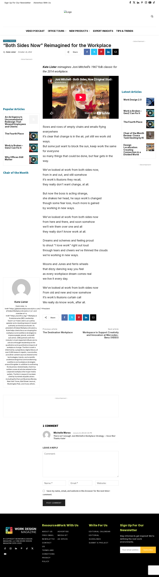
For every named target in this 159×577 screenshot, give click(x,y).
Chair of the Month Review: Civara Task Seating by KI (133, 135)
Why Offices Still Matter (14, 158)
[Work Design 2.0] (150, 102)
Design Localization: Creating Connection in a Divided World (132, 150)
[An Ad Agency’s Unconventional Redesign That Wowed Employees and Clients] (33, 119)
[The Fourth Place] (33, 136)
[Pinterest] (142, 3)
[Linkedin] (138, 3)
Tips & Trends (9, 41)
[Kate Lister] (21, 288)
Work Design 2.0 (132, 99)
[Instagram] (146, 3)
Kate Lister (11, 52)
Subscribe (148, 550)
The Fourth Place (14, 133)
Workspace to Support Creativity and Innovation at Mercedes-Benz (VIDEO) (101, 335)
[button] (152, 16)
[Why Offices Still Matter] (33, 159)
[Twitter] (134, 3)
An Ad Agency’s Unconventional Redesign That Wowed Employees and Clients (15, 122)
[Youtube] (150, 3)
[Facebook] (130, 3)
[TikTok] (27, 549)
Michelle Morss (62, 432)
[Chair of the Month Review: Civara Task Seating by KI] (150, 135)
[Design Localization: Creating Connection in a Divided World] (150, 147)
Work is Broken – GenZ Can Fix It (14, 146)
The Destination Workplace (58, 332)
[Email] (115, 52)
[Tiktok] (154, 3)
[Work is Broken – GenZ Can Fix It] (33, 148)
